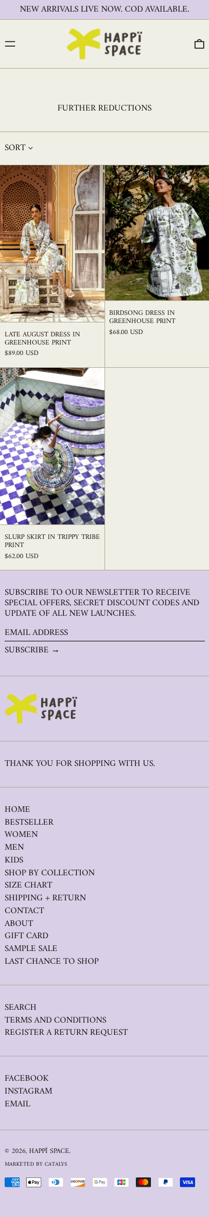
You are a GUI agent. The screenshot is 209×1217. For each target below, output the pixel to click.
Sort (15, 148)
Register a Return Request (66, 1033)
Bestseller (29, 823)
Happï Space (49, 1151)
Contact (24, 911)
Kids (14, 860)
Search (21, 1008)
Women (21, 835)
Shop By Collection (50, 873)
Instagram (28, 1092)
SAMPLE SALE (31, 949)
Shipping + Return (45, 898)
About (19, 924)
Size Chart (28, 885)
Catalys (56, 1164)
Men (14, 848)
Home (17, 810)
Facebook (27, 1079)
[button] (199, 44)
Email (17, 1104)
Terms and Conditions (55, 1020)
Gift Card (26, 936)
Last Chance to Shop (52, 962)
